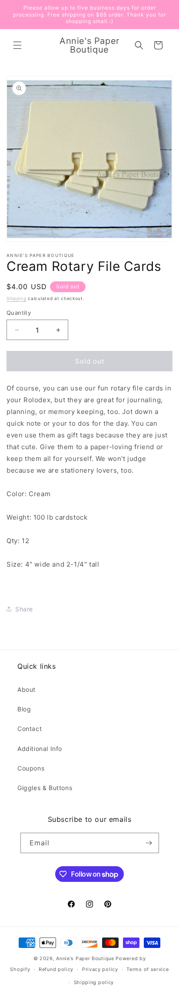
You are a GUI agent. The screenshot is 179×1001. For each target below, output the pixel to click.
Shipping (17, 298)
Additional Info (39, 748)
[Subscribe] (149, 843)
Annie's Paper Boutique (85, 958)
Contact (29, 728)
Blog (24, 709)
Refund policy (56, 969)
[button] (17, 45)
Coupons (30, 768)
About (26, 689)
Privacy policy (100, 969)
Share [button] (24, 609)
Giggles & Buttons (44, 787)
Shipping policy (94, 982)
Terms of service (147, 969)
